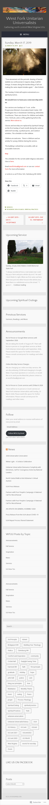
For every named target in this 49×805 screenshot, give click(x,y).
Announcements (11, 540)
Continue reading (20, 285)
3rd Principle (12, 639)
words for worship (29, 744)
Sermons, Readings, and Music (17, 319)
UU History (11, 727)
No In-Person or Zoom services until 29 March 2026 (24, 385)
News (11, 449)
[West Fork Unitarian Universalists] (24, 12)
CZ (21, 46)
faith (23, 667)
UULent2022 (27, 733)
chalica (10, 650)
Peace (29, 694)
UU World (26, 738)
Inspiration (10, 552)
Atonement (10, 209)
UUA (35, 722)
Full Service (10, 546)
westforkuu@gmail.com (17, 166)
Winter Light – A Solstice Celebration (19, 462)
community (35, 656)
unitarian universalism (15, 716)
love (28, 683)
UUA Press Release (12, 486)
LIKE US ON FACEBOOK (19, 762)
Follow (9, 414)
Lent (30, 678)
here (12, 161)
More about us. (16, 120)
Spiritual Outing (13, 705)
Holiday (22, 672)
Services (10, 207)
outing (19, 694)
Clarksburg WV (23, 650)
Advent (24, 639)
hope (32, 672)
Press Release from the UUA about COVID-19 (22, 515)
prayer (10, 700)
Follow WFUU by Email (16, 433)
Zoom (10, 749)
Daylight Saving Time (28, 661)
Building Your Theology (32, 645)
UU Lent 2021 (12, 733)
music (10, 694)
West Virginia (12, 744)
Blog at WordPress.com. (14, 796)
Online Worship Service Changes (17, 364)
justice (21, 678)
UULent (34, 727)
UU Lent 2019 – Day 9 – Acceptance (12, 219)
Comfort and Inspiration (16, 656)
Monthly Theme (26, 689)
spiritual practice (30, 705)
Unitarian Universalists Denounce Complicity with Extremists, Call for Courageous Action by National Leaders (24, 469)
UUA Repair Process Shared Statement (19, 520)
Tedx (27, 711)
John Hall (11, 678)
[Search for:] (24, 626)
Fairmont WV (12, 667)
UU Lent (23, 727)
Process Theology (24, 700)
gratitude (11, 672)
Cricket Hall (12, 661)
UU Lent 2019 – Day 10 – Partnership (35, 219)
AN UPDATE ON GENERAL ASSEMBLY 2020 (20, 509)
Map (6, 154)
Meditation (12, 689)
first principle (35, 667)
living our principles (15, 683)
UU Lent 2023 (12, 738)
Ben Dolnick (19, 209)
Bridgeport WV (13, 645)
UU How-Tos (10, 569)
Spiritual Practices (31, 209)
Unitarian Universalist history (18, 722)
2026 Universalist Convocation (17, 456)
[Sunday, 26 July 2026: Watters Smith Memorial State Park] (25, 252)
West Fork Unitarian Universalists (24, 20)
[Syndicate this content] (7, 449)
